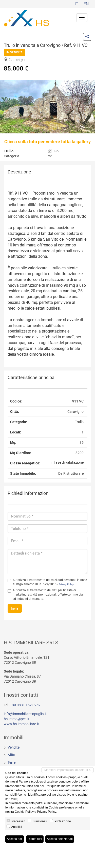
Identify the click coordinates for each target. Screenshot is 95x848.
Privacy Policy (66, 584)
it (76, 4)
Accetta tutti (15, 839)
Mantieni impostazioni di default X (67, 770)
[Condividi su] (87, 37)
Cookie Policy (24, 812)
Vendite (14, 747)
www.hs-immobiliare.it (21, 724)
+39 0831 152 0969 (25, 705)
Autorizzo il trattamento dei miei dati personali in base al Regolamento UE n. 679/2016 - (50, 582)
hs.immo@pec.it (16, 719)
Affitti (12, 755)
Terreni (13, 762)
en (86, 4)
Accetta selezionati (60, 839)
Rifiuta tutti (35, 839)
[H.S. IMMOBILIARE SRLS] (26, 17)
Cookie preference (61, 807)
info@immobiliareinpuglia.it (25, 714)
